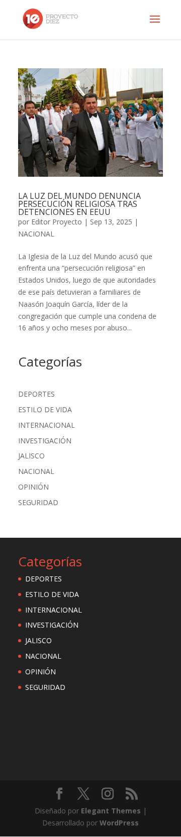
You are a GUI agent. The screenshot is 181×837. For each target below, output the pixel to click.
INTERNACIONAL (46, 425)
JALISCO (31, 455)
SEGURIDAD (38, 502)
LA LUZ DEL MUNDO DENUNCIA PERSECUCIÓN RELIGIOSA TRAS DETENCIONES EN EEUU (79, 203)
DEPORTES (36, 394)
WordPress (119, 822)
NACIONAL (36, 233)
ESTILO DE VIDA (45, 409)
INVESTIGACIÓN (44, 440)
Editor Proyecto (56, 221)
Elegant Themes (111, 810)
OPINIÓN (33, 487)
